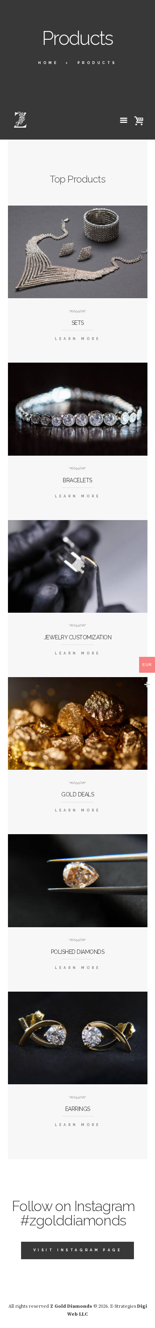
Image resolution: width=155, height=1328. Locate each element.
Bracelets (77, 480)
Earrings (77, 1109)
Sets (78, 323)
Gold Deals (77, 794)
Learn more (78, 339)
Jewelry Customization (78, 637)
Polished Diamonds (78, 952)
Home (48, 63)
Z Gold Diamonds (71, 1306)
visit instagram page (77, 1250)
